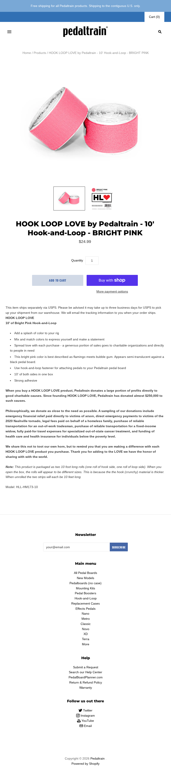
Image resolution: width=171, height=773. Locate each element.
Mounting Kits (85, 588)
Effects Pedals (85, 608)
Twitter (87, 710)
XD (85, 634)
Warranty (85, 687)
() (154, 17)
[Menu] (9, 32)
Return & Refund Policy (85, 682)
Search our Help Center (85, 672)
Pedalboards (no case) (85, 583)
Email (87, 726)
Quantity (77, 260)
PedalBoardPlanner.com (86, 677)
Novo (85, 629)
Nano (85, 613)
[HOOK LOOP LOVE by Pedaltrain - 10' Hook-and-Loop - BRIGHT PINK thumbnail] (69, 199)
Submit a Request (85, 667)
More (85, 644)
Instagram (87, 715)
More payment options (112, 291)
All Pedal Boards (85, 573)
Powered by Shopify (85, 763)
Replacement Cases (85, 603)
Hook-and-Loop (86, 598)
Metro (85, 618)
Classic (86, 624)
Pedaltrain (97, 758)
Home (26, 53)
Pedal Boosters (85, 593)
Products (40, 53)
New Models (85, 578)
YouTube (87, 720)
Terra (85, 639)
